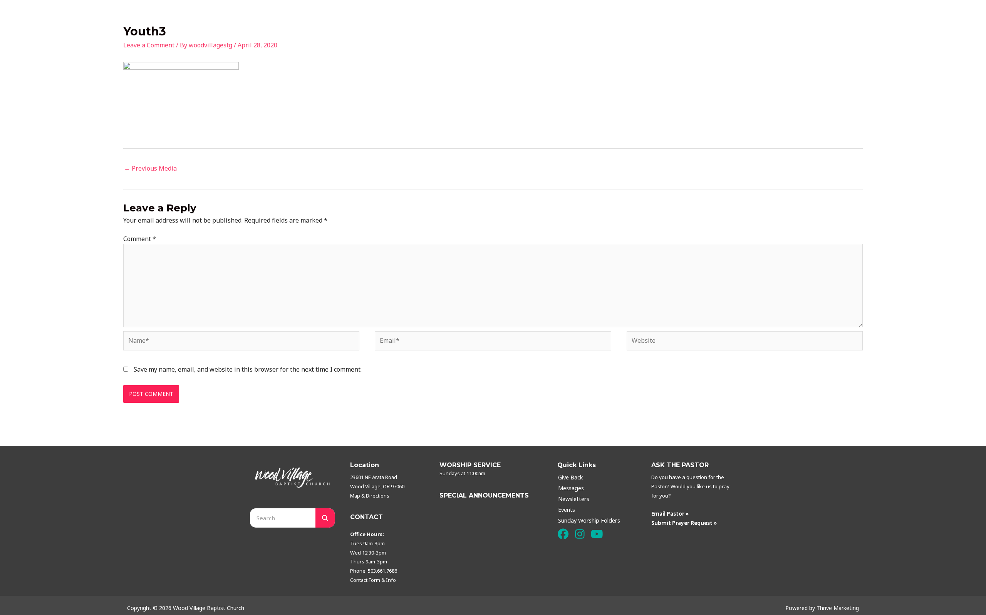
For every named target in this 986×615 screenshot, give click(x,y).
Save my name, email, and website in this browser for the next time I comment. (248, 369)
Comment (139, 239)
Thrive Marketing (838, 608)
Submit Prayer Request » (684, 522)
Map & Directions (369, 495)
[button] (562, 534)
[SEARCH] (325, 518)
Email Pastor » (670, 513)
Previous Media (150, 168)
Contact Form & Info (373, 579)
